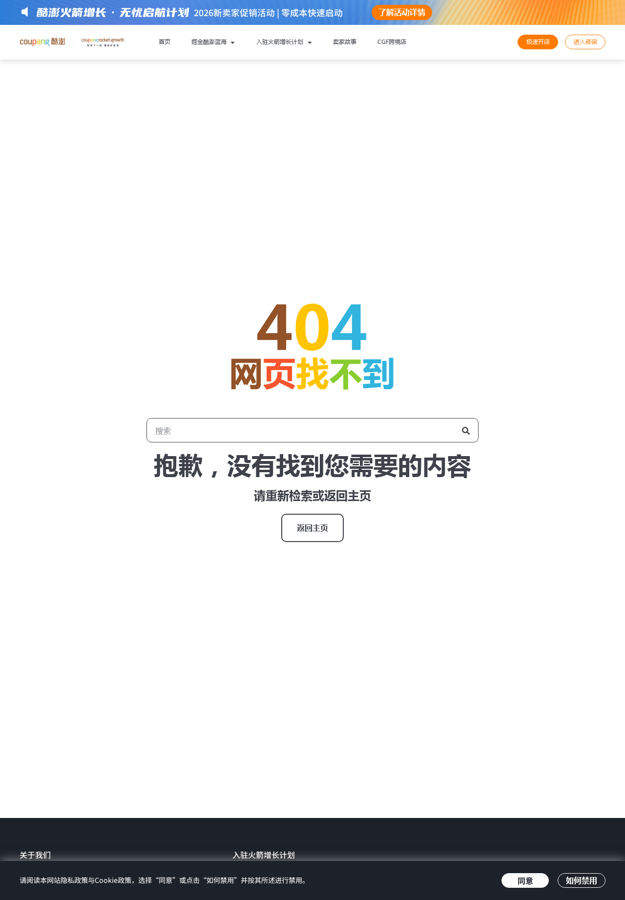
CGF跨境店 (391, 42)
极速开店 (538, 42)
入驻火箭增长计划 (280, 42)
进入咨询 (585, 42)
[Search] (466, 430)
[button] (312, 528)
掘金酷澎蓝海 (210, 42)
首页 (164, 42)
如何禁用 (581, 880)
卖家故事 (344, 42)
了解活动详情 (401, 12)
